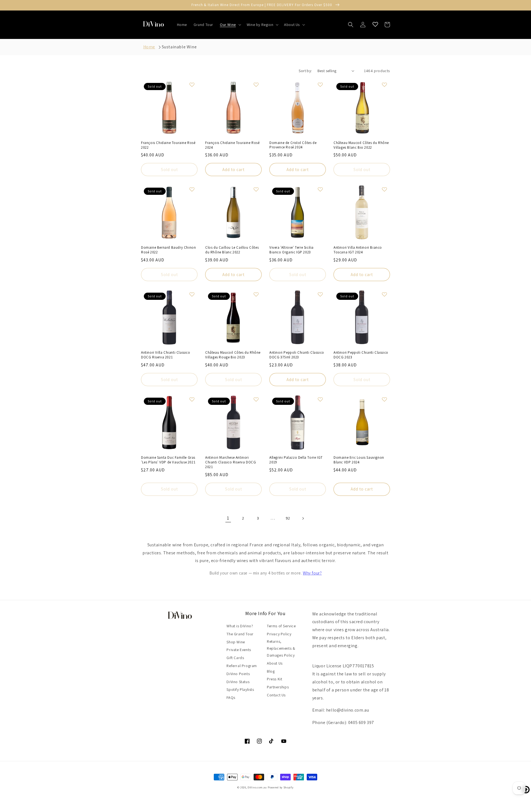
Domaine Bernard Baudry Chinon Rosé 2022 (168, 250)
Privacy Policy (279, 633)
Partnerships (278, 686)
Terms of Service (281, 625)
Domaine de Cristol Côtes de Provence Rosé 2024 (292, 145)
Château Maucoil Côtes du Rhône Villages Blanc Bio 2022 (361, 145)
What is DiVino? (240, 625)
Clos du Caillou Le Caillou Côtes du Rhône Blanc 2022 (232, 250)
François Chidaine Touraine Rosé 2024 (232, 145)
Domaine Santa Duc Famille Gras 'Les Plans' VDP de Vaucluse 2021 (168, 460)
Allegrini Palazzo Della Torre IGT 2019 (296, 460)
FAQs (231, 697)
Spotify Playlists (240, 689)
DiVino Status (238, 681)
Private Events (239, 649)
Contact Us (276, 695)
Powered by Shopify (281, 787)
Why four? (312, 573)
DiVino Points (238, 673)
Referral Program (242, 665)
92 (288, 518)
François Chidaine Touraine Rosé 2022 (168, 145)
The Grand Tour (240, 633)
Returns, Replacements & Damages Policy (281, 648)
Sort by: (305, 70)
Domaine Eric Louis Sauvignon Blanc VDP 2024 (359, 460)
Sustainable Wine (179, 47)
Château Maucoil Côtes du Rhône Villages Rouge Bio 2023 (233, 355)
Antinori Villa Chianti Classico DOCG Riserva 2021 (165, 355)
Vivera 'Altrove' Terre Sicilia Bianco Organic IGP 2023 (291, 250)
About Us (275, 663)
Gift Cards (235, 657)
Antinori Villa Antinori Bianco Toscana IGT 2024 (358, 250)
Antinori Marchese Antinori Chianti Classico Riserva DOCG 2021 (230, 462)
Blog (271, 671)
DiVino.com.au (257, 787)
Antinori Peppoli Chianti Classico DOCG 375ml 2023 (296, 355)
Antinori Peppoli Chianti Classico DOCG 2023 (361, 355)
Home (149, 47)
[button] (230, 24)
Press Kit (274, 678)
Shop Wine (236, 641)
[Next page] (303, 518)
